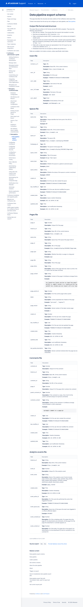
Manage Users (12, 62)
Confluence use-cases (13, 50)
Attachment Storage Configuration (14, 102)
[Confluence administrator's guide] (61, 10)
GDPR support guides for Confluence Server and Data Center (13, 209)
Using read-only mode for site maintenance (13, 173)
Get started (10, 14)
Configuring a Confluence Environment (12, 153)
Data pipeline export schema (15, 138)
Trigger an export (34, 571)
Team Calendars (11, 44)
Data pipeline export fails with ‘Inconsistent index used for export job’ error (40, 580)
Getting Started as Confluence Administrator (14, 58)
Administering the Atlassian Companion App (13, 179)
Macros (9, 26)
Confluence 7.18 (10, 9)
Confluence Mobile (12, 23)
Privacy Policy (47, 602)
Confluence (37, 593)
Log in (74, 3)
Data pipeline (14, 134)
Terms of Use (56, 602)
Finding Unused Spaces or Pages (15, 112)
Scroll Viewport (46, 593)
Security (64, 602)
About (31, 568)
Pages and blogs (11, 19)
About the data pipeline (36, 565)
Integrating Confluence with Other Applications (14, 80)
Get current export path (36, 584)
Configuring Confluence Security (12, 148)
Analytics (9, 35)
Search (70, 3)
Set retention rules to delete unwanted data (14, 130)
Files (8, 21)
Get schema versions (35, 562)
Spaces (9, 16)
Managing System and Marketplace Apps (13, 67)
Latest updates (34, 559)
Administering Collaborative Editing (12, 167)
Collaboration (10, 32)
